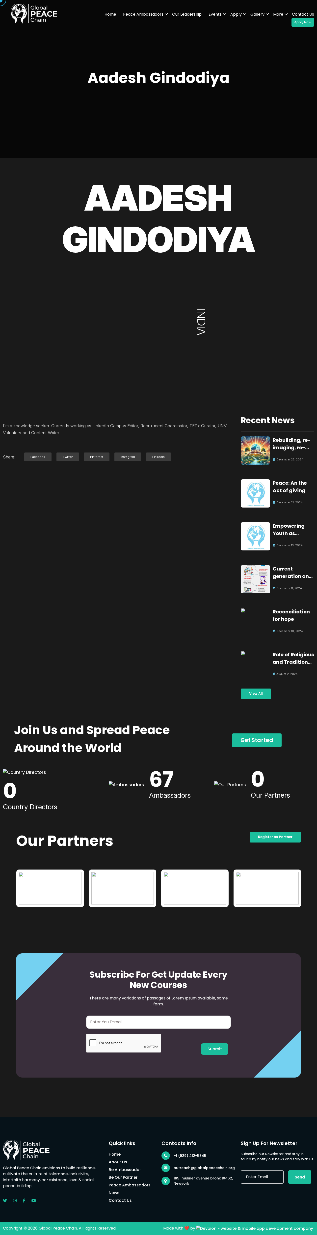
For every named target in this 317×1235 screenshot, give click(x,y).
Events (215, 14)
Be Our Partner (123, 1177)
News (114, 1193)
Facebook (37, 457)
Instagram (128, 457)
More (278, 14)
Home (110, 14)
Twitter (68, 457)
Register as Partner (275, 837)
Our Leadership (187, 14)
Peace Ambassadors (143, 14)
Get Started (256, 740)
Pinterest (96, 457)
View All (256, 693)
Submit (215, 1049)
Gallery (257, 14)
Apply (236, 14)
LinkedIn (158, 457)
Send (300, 1177)
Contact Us (303, 14)
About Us (118, 1162)
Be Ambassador (125, 1170)
